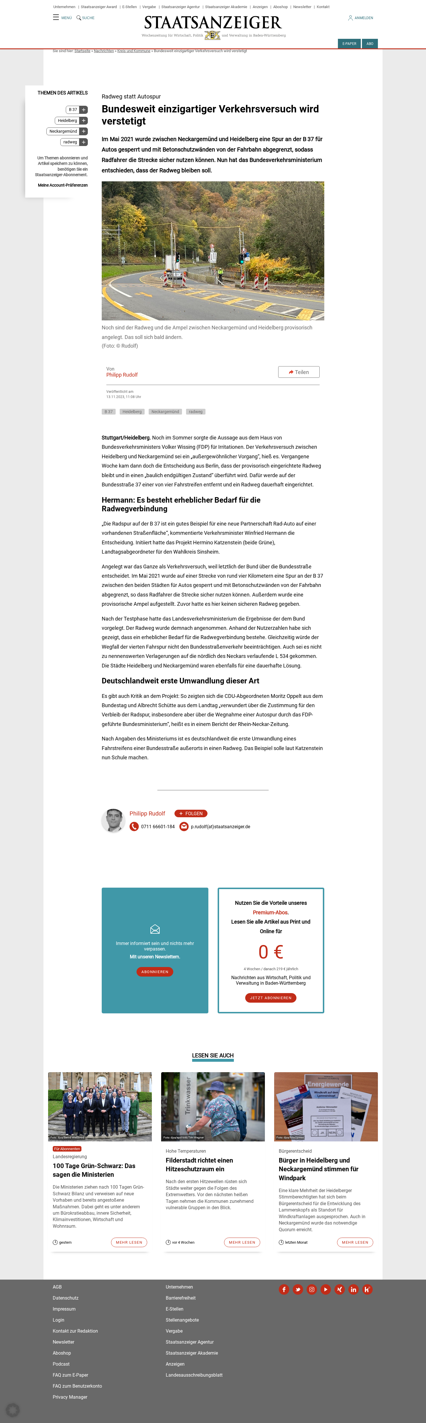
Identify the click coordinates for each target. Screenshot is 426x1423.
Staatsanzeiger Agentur (180, 7)
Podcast (61, 1364)
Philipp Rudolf (122, 375)
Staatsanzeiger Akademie (226, 7)
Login (58, 1320)
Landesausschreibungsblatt (194, 1375)
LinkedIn (353, 1289)
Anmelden (364, 18)
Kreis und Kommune (133, 51)
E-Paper (349, 44)
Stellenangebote (182, 1320)
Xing (339, 1289)
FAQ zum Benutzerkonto (77, 1386)
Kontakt (323, 7)
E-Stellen (129, 7)
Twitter (297, 1289)
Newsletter (302, 7)
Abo (370, 44)
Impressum (64, 1309)
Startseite (82, 51)
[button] (13, 1410)
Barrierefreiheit (181, 1298)
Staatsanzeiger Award (99, 7)
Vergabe (149, 7)
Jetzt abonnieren (271, 998)
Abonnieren (154, 972)
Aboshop (280, 7)
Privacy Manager (70, 1397)
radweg (70, 141)
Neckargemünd (63, 131)
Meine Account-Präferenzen (63, 185)
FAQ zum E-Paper (70, 1375)
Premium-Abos (270, 912)
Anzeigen (260, 7)
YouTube (325, 1289)
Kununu (367, 1289)
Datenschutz (66, 1298)
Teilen (302, 372)
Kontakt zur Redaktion (75, 1331)
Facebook (284, 1289)
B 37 (73, 109)
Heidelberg (67, 120)
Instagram (311, 1289)
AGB (57, 1287)
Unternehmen (64, 7)
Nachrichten (104, 51)
